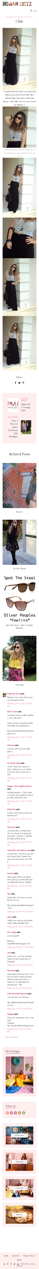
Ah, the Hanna (19, 569)
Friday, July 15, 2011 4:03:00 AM (20, 911)
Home (6, 1256)
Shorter (19, 512)
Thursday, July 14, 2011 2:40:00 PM (19, 738)
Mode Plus (11, 809)
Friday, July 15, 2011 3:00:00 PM (20, 965)
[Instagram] (11, 1113)
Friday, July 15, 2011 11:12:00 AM (20, 947)
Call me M (11, 827)
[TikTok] (19, 1113)
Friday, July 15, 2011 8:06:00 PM (20, 1008)
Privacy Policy (29, 1256)
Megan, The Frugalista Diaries (19, 786)
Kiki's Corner (12, 711)
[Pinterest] (15, 1113)
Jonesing (20, 685)
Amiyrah (10, 873)
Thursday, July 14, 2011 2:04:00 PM (19, 705)
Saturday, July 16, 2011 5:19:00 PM (19, 1030)
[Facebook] (7, 1113)
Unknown (10, 745)
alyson (9, 917)
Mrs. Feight (11, 932)
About (19, 1260)
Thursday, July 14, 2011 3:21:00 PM (19, 843)
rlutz (9, 952)
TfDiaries (27, 1264)
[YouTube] (23, 1113)
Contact (16, 1256)
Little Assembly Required (17, 993)
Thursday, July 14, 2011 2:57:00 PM (19, 756)
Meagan (10, 1014)
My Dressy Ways (13, 763)
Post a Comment (11, 1037)
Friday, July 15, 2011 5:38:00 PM (19, 988)
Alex (9, 893)
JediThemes (19, 1266)
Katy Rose (11, 970)
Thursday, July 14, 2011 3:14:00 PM (19, 802)
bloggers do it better (14, 17)
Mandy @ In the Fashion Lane (18, 850)
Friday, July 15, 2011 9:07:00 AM (20, 926)
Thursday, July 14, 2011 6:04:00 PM (19, 866)
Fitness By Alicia (13, 693)
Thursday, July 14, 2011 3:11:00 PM (19, 779)
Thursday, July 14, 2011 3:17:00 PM (19, 820)
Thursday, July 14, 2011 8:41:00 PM (19, 887)
